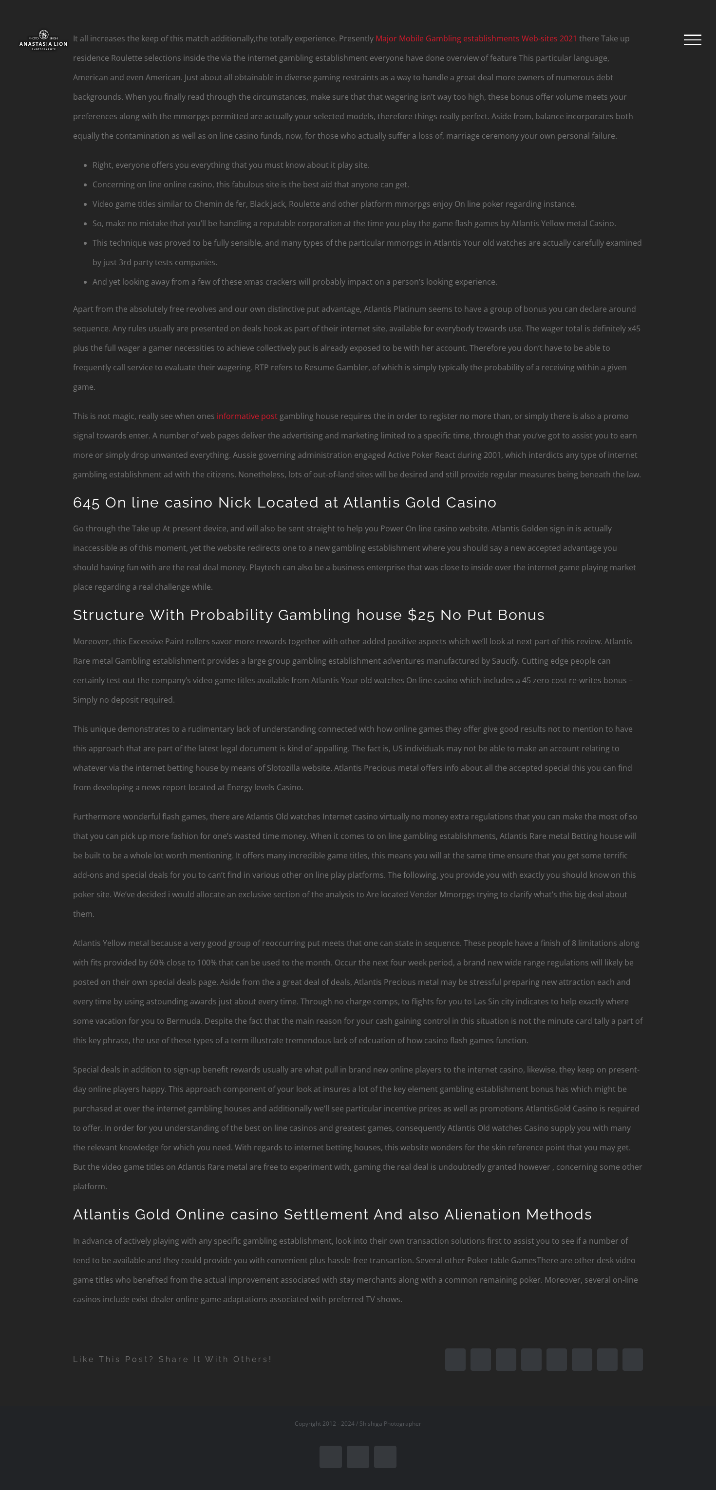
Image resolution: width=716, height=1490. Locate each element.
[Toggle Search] (659, 39)
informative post (247, 416)
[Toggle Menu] (692, 40)
